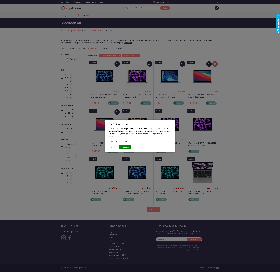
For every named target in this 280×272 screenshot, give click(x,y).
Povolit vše (125, 147)
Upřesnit (113, 147)
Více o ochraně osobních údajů (121, 141)
